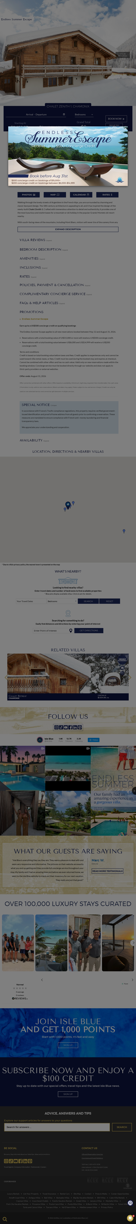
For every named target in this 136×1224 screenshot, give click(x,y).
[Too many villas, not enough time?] (130, 1203)
